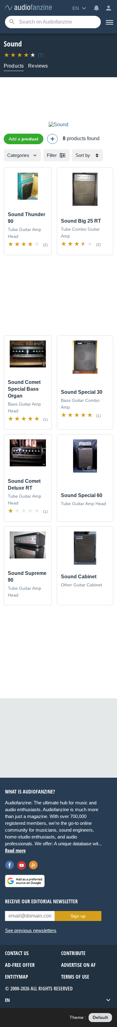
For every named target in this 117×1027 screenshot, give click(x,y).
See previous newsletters (30, 930)
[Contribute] (52, 139)
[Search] (11, 22)
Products (14, 66)
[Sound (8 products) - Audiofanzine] (28, 7)
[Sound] (58, 124)
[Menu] (109, 22)
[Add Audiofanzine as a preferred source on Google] (25, 881)
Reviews (38, 66)
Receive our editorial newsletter (41, 901)
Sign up (78, 916)
